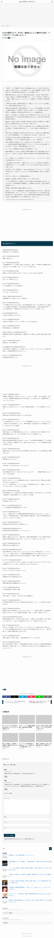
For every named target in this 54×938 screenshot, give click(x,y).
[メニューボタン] (1, 1)
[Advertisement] (27, 14)
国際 (9, 37)
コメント (6, 798)
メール (5, 822)
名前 (5, 816)
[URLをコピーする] (48, 696)
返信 (6, 776)
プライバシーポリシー (27, 933)
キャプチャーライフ (27, 2)
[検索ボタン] (52, 1)
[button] (6, 696)
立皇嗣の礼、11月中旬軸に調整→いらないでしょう (21, 855)
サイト (5, 828)
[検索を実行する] (50, 848)
